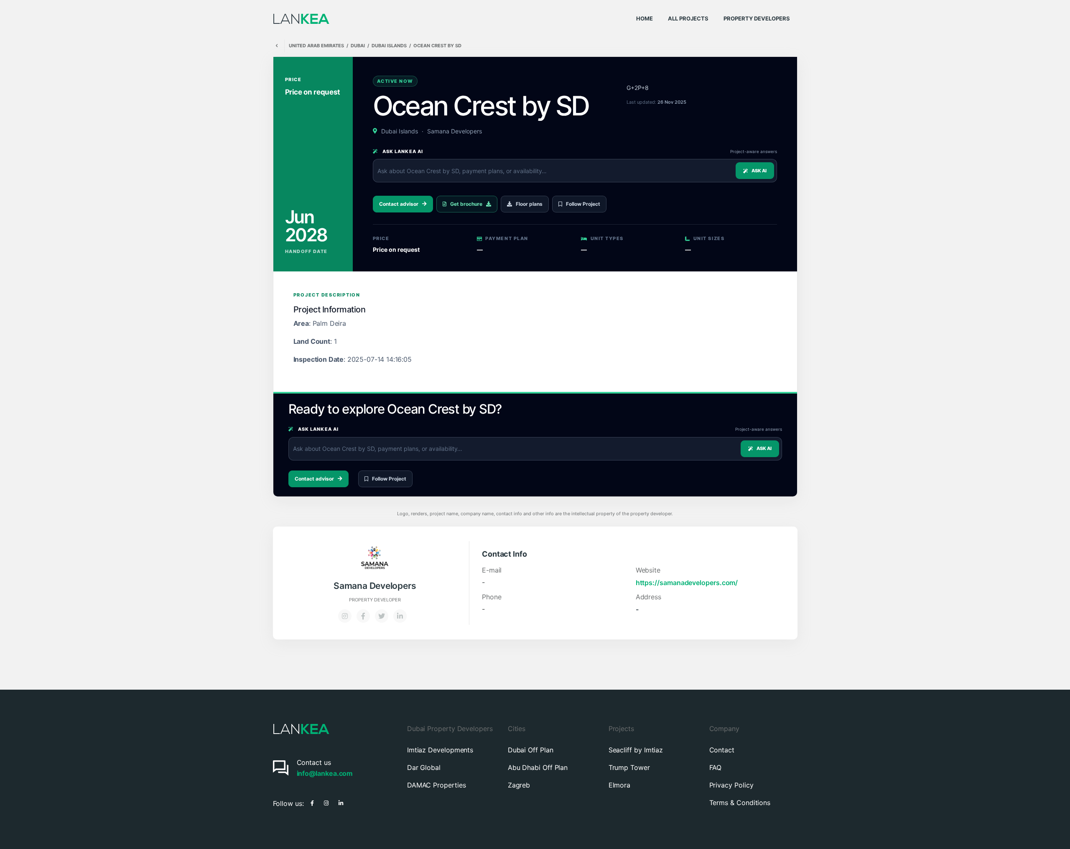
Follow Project (583, 204)
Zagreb (519, 785)
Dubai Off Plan (530, 750)
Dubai (358, 45)
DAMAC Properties (436, 785)
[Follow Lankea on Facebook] (312, 802)
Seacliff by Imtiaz (636, 750)
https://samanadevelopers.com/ (687, 582)
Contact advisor (398, 204)
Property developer (375, 600)
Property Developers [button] (757, 18)
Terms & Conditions (740, 802)
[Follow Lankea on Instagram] (326, 802)
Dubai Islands (389, 45)
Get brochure (466, 204)
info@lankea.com (325, 773)
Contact (721, 750)
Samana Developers (454, 131)
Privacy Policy (731, 785)
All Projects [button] (688, 18)
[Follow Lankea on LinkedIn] (341, 802)
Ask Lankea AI (402, 151)
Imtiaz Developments (440, 750)
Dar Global (424, 767)
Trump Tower (629, 767)
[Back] (276, 46)
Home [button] (644, 18)
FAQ (715, 767)
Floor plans (529, 204)
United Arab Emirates (316, 45)
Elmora (620, 785)
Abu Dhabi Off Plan (538, 767)
